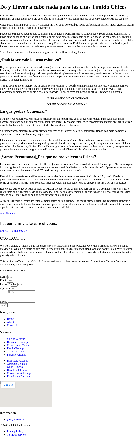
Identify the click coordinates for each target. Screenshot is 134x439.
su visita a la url (8, 213)
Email (3, 280)
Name (3, 276)
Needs (4, 301)
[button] (13, 230)
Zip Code (5, 288)
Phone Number (8, 284)
